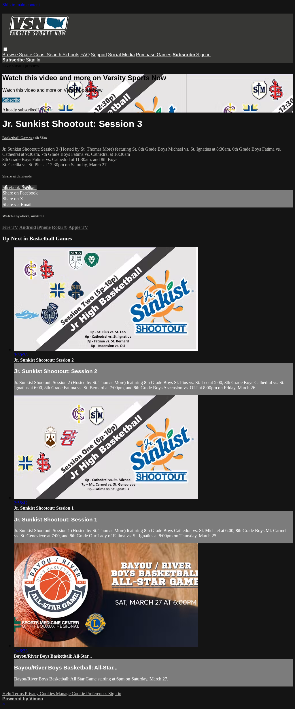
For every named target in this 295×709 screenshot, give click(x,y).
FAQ (85, 54)
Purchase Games (153, 54)
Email (31, 187)
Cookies (48, 693)
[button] (5, 49)
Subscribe (11, 100)
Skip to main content (21, 4)
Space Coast (33, 54)
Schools (71, 54)
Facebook (11, 187)
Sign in (203, 54)
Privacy (32, 693)
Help (7, 693)
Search (55, 54)
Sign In (33, 59)
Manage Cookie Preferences (82, 693)
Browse (10, 54)
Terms (18, 693)
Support (99, 54)
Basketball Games (17, 138)
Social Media (121, 54)
